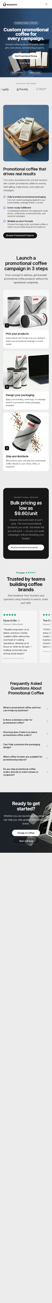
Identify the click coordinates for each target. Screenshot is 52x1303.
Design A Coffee (26, 833)
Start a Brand (26, 841)
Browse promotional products (26, 547)
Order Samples (26, 63)
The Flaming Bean (13, 620)
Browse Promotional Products (20, 235)
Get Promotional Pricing (26, 56)
